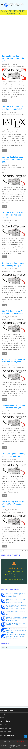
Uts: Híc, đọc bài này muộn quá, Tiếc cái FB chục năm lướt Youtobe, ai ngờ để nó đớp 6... (16, 630)
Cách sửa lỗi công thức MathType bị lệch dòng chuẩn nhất (13, 58)
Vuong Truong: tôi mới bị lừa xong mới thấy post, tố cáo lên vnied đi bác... (15, 612)
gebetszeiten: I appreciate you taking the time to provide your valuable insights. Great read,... (16, 636)
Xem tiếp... (4, 100)
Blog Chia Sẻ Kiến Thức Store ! (14, 568)
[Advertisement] (14, 35)
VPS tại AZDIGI (20, 741)
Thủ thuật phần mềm (15, 66)
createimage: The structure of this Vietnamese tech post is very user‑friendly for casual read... (15, 601)
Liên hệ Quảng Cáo (5, 728)
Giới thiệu (3, 714)
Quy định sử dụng (5, 721)
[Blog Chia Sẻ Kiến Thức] (14, 4)
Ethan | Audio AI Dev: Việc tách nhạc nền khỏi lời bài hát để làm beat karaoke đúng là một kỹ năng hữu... (16, 607)
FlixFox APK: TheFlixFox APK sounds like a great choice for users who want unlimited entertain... (16, 618)
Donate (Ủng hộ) (4, 724)
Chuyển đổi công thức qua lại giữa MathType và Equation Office (13, 504)
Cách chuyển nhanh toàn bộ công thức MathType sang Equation (12, 214)
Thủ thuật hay (6, 66)
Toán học (6, 170)
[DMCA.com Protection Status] (10, 735)
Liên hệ (2, 717)
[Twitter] (14, 743)
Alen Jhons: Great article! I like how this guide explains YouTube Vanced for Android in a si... (16, 595)
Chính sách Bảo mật (5, 731)
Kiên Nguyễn (6, 64)
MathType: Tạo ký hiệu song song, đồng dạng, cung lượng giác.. (12, 159)
